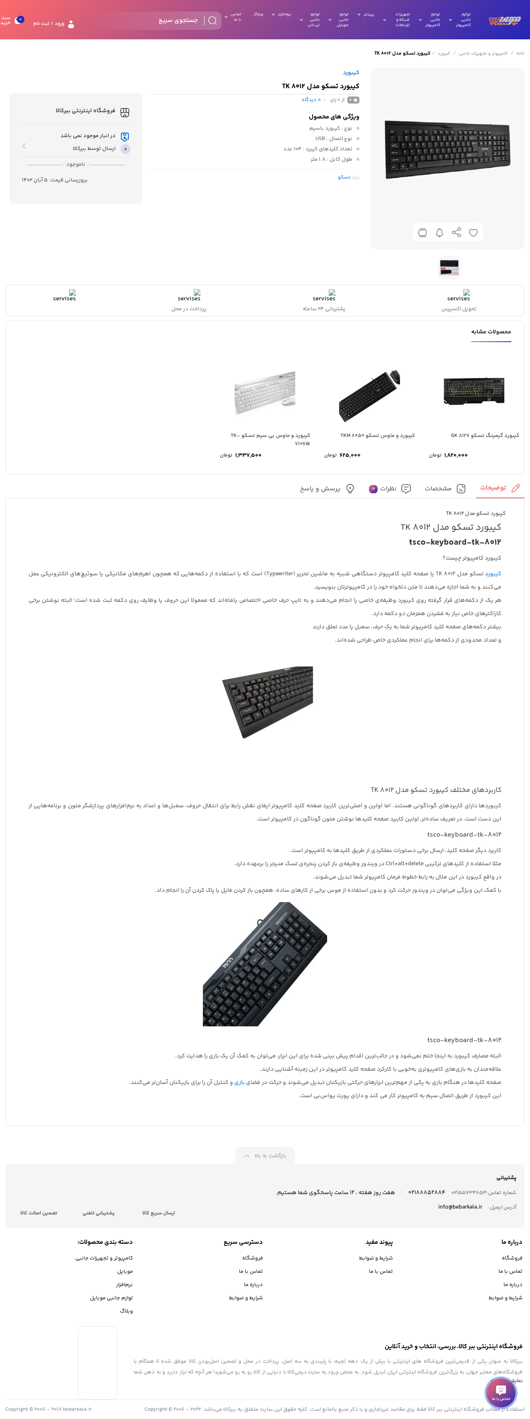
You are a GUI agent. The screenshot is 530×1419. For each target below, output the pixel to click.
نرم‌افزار (124, 1285)
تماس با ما (511, 1271)
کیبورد (444, 53)
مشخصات (438, 489)
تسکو (344, 177)
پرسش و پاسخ (320, 489)
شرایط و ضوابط (506, 1298)
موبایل (125, 1271)
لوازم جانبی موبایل (111, 1298)
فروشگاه (512, 1258)
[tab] (500, 490)
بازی (239, 1082)
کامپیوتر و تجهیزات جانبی (483, 53)
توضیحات (493, 488)
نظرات (384, 489)
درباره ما (513, 1285)
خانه (520, 53)
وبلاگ (126, 1311)
